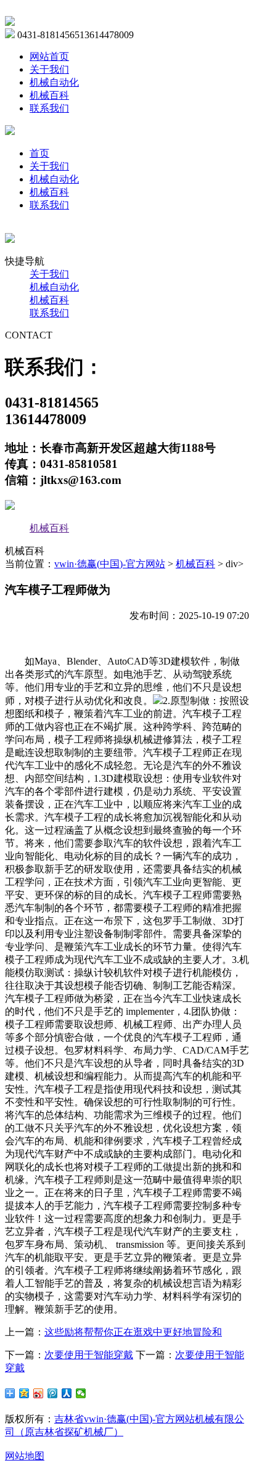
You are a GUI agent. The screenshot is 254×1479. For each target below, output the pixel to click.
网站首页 (49, 56)
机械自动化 (54, 82)
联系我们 (49, 108)
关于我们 (49, 69)
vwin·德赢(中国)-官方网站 (109, 564)
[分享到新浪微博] (38, 1393)
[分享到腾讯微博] (52, 1393)
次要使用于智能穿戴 (88, 1355)
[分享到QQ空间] (24, 1393)
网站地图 (24, 1456)
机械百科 (49, 95)
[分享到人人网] (67, 1393)
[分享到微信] (81, 1393)
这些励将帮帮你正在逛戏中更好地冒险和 (133, 1332)
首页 (39, 153)
